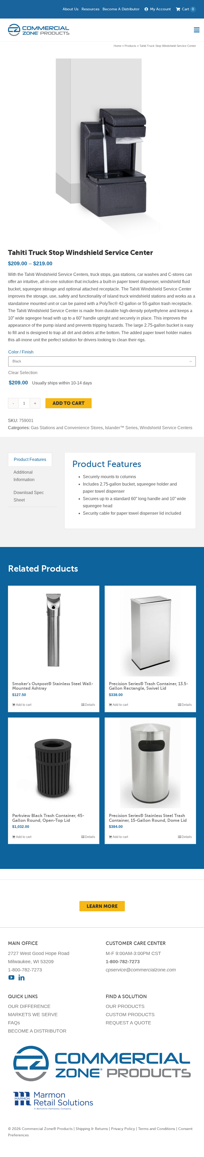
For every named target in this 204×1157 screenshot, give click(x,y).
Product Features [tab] (30, 459)
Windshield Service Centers (166, 427)
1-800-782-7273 (25, 969)
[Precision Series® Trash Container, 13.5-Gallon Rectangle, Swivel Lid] (150, 631)
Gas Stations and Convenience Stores (67, 427)
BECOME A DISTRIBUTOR (37, 1031)
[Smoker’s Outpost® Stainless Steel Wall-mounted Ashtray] (53, 631)
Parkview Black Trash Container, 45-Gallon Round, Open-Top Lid (48, 818)
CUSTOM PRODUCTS (130, 1014)
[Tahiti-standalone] (101, 151)
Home (117, 45)
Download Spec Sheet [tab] (29, 496)
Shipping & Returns (92, 1129)
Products (130, 45)
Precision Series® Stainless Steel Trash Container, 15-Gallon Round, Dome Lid (148, 818)
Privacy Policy (123, 1129)
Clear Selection (22, 373)
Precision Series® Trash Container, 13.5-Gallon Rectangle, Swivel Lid (148, 686)
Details (90, 705)
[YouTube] (11, 977)
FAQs (14, 1022)
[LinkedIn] (21, 977)
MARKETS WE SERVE (33, 1014)
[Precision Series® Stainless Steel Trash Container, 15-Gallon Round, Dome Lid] (150, 763)
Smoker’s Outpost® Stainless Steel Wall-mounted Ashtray (52, 686)
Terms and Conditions (156, 1129)
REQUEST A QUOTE (128, 1022)
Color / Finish (20, 352)
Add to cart (68, 403)
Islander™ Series (121, 427)
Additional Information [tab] (24, 476)
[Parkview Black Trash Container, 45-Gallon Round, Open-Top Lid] (53, 763)
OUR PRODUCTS (125, 1006)
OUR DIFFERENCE (29, 1006)
